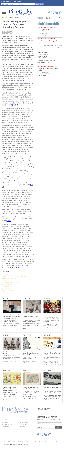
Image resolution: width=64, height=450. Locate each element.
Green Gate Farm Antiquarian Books (48, 69)
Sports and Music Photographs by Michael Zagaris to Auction (52, 392)
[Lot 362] (27, 256)
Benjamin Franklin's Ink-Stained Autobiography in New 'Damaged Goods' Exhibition (32, 321)
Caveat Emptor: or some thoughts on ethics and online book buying (11, 357)
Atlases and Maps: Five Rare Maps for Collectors (30, 388)
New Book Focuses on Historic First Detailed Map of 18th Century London (31, 392)
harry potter (6, 286)
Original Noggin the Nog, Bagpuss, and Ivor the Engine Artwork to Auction (10, 389)
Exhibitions (26, 298)
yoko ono (5, 292)
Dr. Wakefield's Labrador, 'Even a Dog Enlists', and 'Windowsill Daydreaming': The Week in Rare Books (52, 397)
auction (4, 280)
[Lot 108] (23, 154)
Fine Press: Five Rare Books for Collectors (52, 358)
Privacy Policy (12, 444)
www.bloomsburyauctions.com (13, 267)
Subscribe (4, 418)
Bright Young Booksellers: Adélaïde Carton (30, 358)
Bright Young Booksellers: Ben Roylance (31, 361)
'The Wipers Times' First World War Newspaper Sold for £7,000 (11, 315)
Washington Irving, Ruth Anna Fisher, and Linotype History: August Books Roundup (31, 353)
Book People (27, 335)
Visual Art (6, 371)
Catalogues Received (7, 424)
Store (21, 420)
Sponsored (6, 335)
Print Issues (5, 422)
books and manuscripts (10, 282)
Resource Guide (24, 422)
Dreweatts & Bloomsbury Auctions (14, 276)
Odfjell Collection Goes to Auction (10, 352)
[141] (25, 90)
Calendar (4, 420)
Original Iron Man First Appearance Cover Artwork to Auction (11, 398)
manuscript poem (8, 290)
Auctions (4, 17)
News (21, 418)
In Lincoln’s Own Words (9, 361)
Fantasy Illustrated (44, 30)
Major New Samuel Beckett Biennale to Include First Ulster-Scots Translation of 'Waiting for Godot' (52, 320)
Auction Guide (6, 426)
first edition (6, 284)
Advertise (22, 426)
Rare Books (47, 335)
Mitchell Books (43, 52)
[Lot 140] (22, 80)
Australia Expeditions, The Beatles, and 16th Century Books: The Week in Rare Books (52, 362)
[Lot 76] (8, 221)
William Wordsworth (9, 278)
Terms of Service (21, 444)
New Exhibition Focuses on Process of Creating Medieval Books (31, 327)
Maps (24, 371)
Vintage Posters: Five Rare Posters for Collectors (10, 393)
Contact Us (23, 424)
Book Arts (47, 298)
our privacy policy (37, 442)
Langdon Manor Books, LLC (47, 41)
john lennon (6, 288)
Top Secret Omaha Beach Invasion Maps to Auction (30, 397)
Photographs (48, 371)
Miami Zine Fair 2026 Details (51, 315)
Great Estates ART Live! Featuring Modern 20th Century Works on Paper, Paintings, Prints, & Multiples (11, 321)
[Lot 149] (15, 105)
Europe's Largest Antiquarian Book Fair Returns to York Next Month (52, 353)
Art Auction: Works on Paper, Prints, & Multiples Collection (11, 326)
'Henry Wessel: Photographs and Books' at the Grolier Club (52, 388)
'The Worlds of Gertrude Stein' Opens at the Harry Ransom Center (31, 316)
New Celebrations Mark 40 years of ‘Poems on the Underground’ (51, 325)
